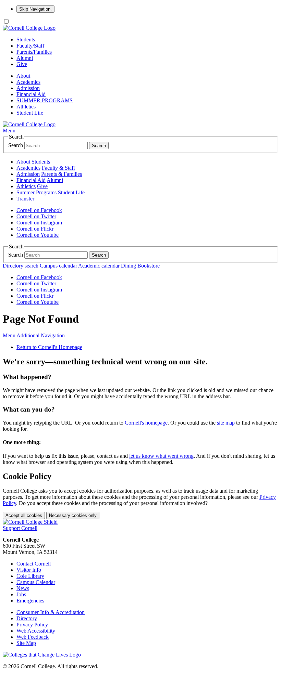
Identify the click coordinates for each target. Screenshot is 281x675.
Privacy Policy (32, 624)
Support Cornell (20, 528)
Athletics (26, 106)
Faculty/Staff (30, 46)
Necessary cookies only (73, 515)
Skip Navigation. (35, 9)
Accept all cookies (23, 515)
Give (21, 64)
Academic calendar (99, 266)
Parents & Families (61, 174)
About (23, 76)
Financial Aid (31, 94)
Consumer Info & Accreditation (50, 612)
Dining (128, 266)
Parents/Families (34, 52)
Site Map (26, 643)
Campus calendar (58, 266)
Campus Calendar (35, 582)
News (22, 588)
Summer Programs (36, 192)
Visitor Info (28, 570)
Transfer (25, 199)
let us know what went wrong (161, 456)
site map (226, 423)
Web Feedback (32, 637)
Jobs (21, 594)
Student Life (29, 113)
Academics (28, 82)
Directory (26, 618)
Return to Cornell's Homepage (49, 347)
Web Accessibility (35, 631)
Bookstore (148, 266)
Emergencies (30, 600)
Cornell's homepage (146, 423)
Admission (28, 88)
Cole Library (30, 576)
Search (15, 145)
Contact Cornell (33, 564)
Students (25, 39)
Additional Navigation (34, 335)
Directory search (20, 266)
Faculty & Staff (58, 168)
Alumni (24, 58)
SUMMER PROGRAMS (44, 100)
